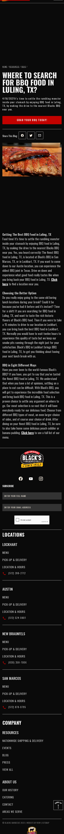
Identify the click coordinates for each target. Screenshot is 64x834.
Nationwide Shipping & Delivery (22, 740)
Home (4, 67)
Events (6, 748)
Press (6, 762)
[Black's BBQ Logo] (32, 459)
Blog (24, 67)
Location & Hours (13, 567)
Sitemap (45, 822)
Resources (14, 67)
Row (39, 822)
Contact (7, 804)
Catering (8, 797)
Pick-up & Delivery (14, 560)
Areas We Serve (12, 811)
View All (7, 769)
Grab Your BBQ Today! (32, 120)
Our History (10, 790)
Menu (5, 552)
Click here (27, 432)
